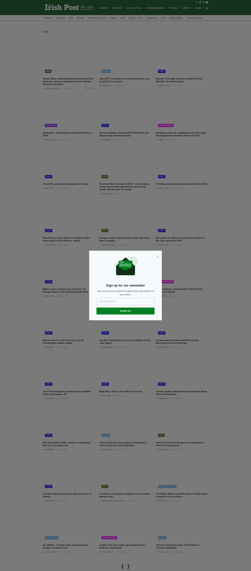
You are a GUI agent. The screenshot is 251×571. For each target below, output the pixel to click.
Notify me (125, 311)
